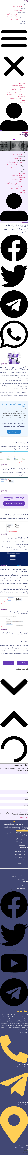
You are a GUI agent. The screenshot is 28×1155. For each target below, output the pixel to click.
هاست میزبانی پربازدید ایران (14, 14)
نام (27, 793)
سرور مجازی (22, 8)
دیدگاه (26, 773)
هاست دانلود (22, 4)
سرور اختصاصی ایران (16, 19)
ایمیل (26, 799)
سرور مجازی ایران (17, 10)
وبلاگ (23, 21)
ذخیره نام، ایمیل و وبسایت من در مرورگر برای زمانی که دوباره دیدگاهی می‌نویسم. (14, 813)
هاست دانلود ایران (17, 6)
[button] (14, 53)
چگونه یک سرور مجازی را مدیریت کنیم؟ (14, 503)
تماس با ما (22, 23)
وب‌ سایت (25, 805)
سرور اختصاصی (21, 17)
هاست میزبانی (21, 12)
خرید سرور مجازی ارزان (14, 431)
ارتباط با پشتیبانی (22, 662)
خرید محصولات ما (8, 662)
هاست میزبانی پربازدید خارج (14, 15)
